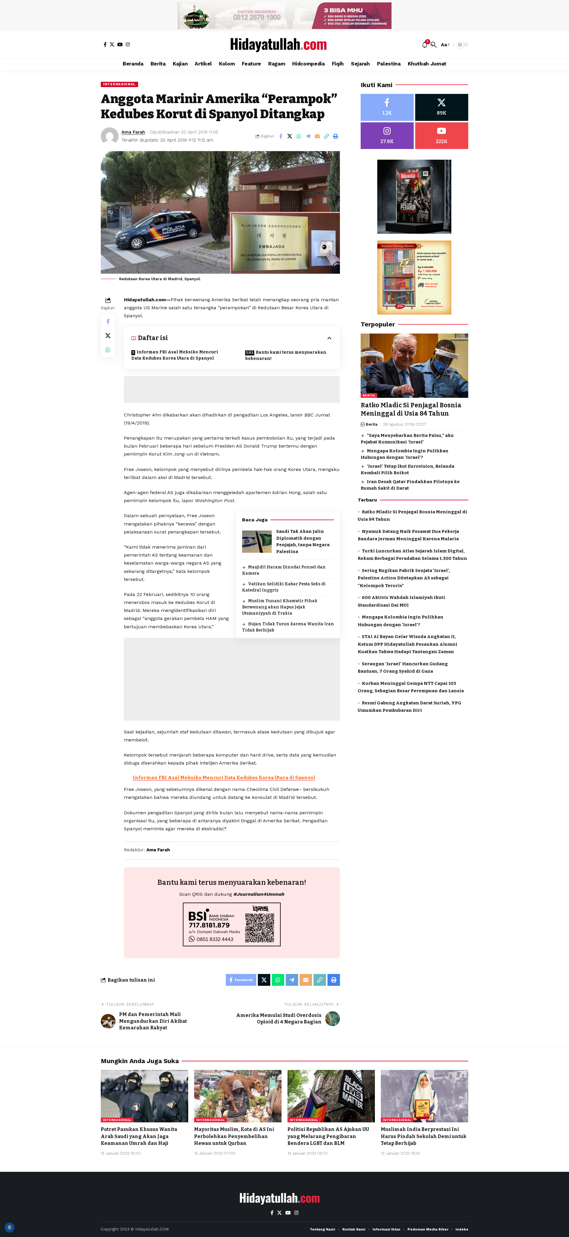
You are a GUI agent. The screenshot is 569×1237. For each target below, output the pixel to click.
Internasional (119, 84)
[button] (434, 45)
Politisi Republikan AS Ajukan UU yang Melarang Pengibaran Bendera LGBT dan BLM (328, 1136)
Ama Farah (133, 132)
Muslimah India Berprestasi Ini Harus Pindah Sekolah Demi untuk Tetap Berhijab (423, 1136)
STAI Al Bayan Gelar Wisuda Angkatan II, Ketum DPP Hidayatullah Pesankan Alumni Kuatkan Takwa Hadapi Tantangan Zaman (407, 644)
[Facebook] (105, 44)
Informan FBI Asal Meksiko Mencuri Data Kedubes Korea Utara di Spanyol (174, 355)
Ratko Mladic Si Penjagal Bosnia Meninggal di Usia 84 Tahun (411, 409)
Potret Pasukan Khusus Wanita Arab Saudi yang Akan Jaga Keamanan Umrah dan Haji (139, 1136)
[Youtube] (441, 135)
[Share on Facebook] (280, 136)
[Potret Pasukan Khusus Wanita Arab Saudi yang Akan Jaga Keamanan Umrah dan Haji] (144, 1096)
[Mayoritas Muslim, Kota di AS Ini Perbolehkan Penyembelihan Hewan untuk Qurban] (238, 1096)
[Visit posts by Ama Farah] (110, 136)
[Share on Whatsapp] (299, 136)
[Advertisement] (232, 389)
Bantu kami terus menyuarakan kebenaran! (285, 355)
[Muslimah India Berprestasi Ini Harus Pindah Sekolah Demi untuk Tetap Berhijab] (424, 1096)
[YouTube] (120, 44)
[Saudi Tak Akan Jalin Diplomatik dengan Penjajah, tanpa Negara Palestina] (257, 542)
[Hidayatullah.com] (284, 45)
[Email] (317, 136)
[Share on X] (290, 136)
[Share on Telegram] (308, 136)
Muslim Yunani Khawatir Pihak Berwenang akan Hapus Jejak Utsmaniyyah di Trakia (279, 607)
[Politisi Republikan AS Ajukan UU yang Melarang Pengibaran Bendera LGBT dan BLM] (331, 1096)
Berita (369, 395)
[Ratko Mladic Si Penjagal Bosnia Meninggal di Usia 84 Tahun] (414, 366)
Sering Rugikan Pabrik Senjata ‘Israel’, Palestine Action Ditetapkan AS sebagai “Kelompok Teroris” (404, 578)
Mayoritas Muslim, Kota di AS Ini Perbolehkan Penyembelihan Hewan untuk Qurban (234, 1136)
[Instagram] (127, 44)
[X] (112, 44)
